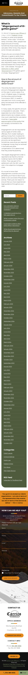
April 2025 (7, 297)
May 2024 (7, 335)
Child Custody (8, 453)
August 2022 (8, 408)
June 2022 (7, 415)
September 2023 (9, 363)
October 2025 (8, 276)
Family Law (7, 460)
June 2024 (7, 332)
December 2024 (9, 311)
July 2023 (7, 370)
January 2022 (8, 432)
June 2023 (7, 373)
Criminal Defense (9, 457)
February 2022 (8, 429)
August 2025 (8, 283)
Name (4, 528)
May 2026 (7, 251)
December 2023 (9, 352)
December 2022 (9, 394)
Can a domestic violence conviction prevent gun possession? (11, 207)
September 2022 (9, 405)
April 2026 (7, 255)
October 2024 (8, 318)
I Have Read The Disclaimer (12, 573)
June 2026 (7, 248)
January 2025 (8, 307)
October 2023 (8, 359)
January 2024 (8, 349)
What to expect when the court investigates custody (14, 219)
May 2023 (7, 377)
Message (4, 550)
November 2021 (9, 439)
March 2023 (7, 384)
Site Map (12, 664)
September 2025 (9, 279)
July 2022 (7, 412)
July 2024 (7, 328)
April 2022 (7, 422)
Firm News (7, 467)
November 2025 (9, 272)
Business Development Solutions (13, 666)
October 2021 (8, 443)
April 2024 (7, 338)
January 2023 (8, 391)
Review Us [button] (14, 656)
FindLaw (14, 667)
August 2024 (8, 325)
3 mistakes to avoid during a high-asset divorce (12, 214)
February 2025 (8, 304)
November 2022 (9, 398)
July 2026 (7, 244)
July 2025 (7, 286)
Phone (4, 535)
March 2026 (7, 258)
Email (4, 543)
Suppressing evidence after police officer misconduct (12, 224)
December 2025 (9, 269)
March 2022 (7, 426)
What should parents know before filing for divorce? (12, 230)
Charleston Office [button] (14, 635)
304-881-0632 (16, 646)
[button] (4, 3)
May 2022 (7, 419)
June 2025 (7, 290)
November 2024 (9, 314)
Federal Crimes (17, 35)
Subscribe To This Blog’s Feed (13, 480)
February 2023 (8, 387)
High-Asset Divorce (9, 471)
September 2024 (9, 321)
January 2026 (8, 265)
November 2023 (9, 356)
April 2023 (7, 380)
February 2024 (8, 345)
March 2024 (7, 342)
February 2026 (8, 262)
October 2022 (8, 401)
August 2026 (8, 241)
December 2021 (9, 436)
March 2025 (7, 300)
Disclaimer (5, 570)
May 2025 (7, 293)
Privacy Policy (20, 664)
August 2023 (8, 366)
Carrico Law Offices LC (18, 33)
